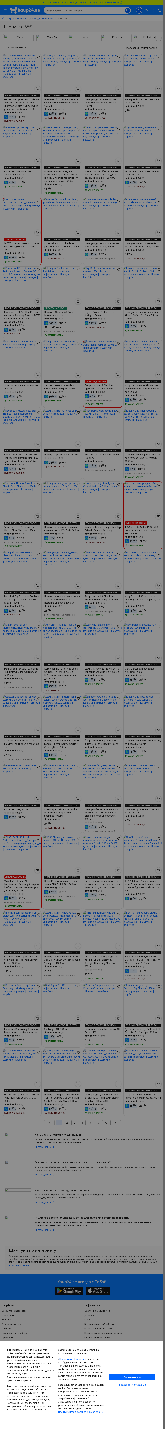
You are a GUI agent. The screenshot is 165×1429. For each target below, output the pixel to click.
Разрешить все (132, 1376)
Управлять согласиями (132, 1384)
